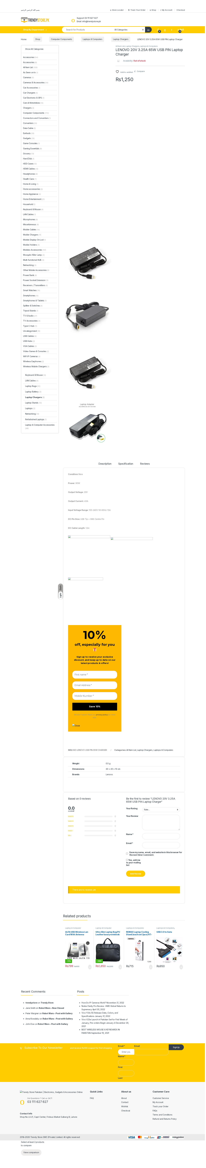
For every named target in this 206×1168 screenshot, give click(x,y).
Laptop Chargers (120, 39)
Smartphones (30, 295)
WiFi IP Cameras (31, 356)
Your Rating (131, 808)
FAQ (92, 1098)
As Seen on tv (30, 72)
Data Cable (29, 128)
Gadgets (28, 138)
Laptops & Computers (92, 39)
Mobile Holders (31, 245)
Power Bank (30, 275)
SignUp (176, 1047)
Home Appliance (32, 194)
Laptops (30, 408)
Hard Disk (28, 158)
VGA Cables (30, 346)
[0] (158, 29)
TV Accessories (31, 321)
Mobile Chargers (32, 234)
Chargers (28, 108)
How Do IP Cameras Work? (94, 1003)
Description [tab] (104, 463)
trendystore (31, 1003)
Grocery (28, 153)
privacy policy (102, 714)
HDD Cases (30, 163)
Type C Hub (30, 326)
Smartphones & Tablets (35, 300)
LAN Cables (29, 214)
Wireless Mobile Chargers (36, 366)
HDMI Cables (30, 168)
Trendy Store (47, 1003)
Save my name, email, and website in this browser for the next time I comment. (155, 853)
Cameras (28, 77)
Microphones (30, 219)
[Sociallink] (21, 1123)
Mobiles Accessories (34, 250)
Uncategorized (31, 331)
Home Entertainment (34, 199)
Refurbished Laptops (36, 419)
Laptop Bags (32, 386)
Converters (30, 123)
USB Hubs (29, 341)
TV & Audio (30, 315)
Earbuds (28, 133)
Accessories (30, 57)
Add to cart (90, 967)
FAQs (155, 1110)
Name (129, 834)
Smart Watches (31, 290)
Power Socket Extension (35, 280)
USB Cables (30, 336)
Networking (29, 265)
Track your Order (160, 1106)
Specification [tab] (125, 463)
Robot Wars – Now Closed (51, 1008)
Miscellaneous (31, 224)
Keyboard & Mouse (33, 209)
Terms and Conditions (162, 1114)
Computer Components (61, 39)
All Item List (120, 46)
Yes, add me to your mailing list (133, 862)
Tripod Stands (30, 310)
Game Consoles (31, 143)
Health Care (30, 179)
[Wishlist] (165, 29)
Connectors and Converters (37, 118)
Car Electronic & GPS (33, 98)
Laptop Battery (33, 391)
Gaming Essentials (32, 148)
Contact (124, 1102)
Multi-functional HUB (33, 260)
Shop (154, 10)
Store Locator (118, 10)
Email (129, 843)
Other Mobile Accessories (36, 270)
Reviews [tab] (145, 463)
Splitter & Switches (32, 305)
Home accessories (33, 189)
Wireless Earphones (33, 361)
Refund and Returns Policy (165, 1119)
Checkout (181, 10)
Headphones (30, 174)
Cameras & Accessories (35, 82)
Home (23, 39)
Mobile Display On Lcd (34, 240)
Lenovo (109, 774)
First (120, 1067)
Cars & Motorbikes (33, 103)
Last (120, 1078)
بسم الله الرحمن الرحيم (30, 10)
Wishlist (124, 1106)
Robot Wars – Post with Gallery (57, 1013)
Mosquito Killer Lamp (34, 255)
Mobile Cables (31, 229)
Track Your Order (137, 10)
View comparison (31, 1152)
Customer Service (161, 1098)
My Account (167, 10)
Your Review (132, 816)
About (124, 1098)
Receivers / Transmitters (35, 285)
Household (29, 204)
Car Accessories (31, 87)
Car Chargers (30, 93)
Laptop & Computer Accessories (73, 929)
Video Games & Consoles (36, 351)
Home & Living (30, 184)
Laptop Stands (33, 403)
